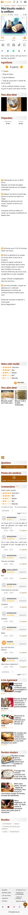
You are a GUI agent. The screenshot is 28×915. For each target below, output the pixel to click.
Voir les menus (6, 895)
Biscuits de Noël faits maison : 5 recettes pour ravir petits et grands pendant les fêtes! (14, 704)
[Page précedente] (16, 513)
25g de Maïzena (8, 77)
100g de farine (8, 74)
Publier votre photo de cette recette (14, 480)
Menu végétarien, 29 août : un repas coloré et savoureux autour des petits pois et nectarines (13, 806)
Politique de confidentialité (19, 893)
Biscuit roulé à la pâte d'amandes (20, 403)
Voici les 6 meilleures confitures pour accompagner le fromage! (20, 687)
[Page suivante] (26, 513)
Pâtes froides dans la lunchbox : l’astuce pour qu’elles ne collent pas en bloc (12, 761)
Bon (13, 370)
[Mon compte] (17, 2)
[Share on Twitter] (19, 51)
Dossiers (4, 901)
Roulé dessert (14, 831)
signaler (24, 530)
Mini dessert (8, 824)
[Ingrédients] (2, 457)
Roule (5, 831)
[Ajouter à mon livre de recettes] (24, 45)
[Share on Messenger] (8, 51)
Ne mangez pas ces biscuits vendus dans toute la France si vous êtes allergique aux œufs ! (13, 738)
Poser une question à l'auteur (15, 467)
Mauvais (14, 378)
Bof (12, 375)
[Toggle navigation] (25, 2)
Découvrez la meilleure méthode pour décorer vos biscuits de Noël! (13, 721)
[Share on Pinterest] (24, 51)
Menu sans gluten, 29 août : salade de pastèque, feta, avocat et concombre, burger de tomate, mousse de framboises (13, 789)
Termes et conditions (18, 897)
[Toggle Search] (21, 2)
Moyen (14, 373)
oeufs (6, 71)
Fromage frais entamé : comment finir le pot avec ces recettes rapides (20, 775)
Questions (5, 898)
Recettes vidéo (6, 892)
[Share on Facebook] (2, 51)
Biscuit (17, 824)
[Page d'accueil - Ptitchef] (2, 5)
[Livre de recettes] (14, 2)
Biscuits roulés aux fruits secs (7, 402)
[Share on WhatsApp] (13, 51)
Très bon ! (15, 367)
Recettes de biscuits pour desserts (11, 828)
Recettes (4, 890)
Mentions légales (21, 901)
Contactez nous (20, 890)
